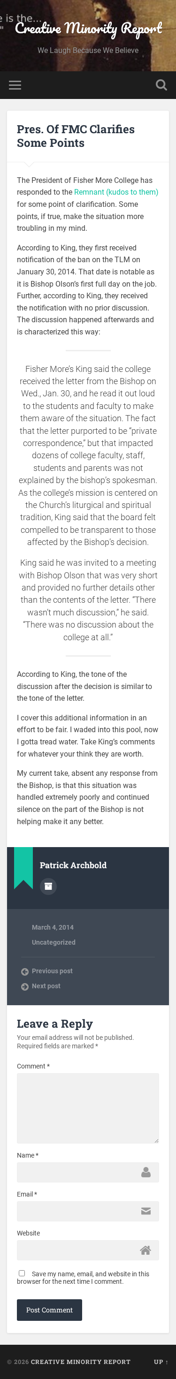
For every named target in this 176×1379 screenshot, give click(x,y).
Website (28, 1233)
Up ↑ (161, 1361)
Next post (46, 986)
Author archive (48, 886)
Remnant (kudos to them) (116, 192)
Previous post (52, 971)
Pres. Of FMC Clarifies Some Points (76, 135)
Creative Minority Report (88, 27)
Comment (33, 1066)
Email (27, 1194)
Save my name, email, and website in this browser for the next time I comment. (83, 1277)
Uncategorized (54, 942)
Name (27, 1155)
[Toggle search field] (161, 85)
